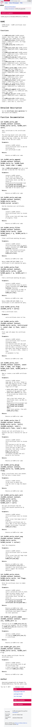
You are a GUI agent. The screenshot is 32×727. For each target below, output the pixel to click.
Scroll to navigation (7, 13)
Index (6, 3)
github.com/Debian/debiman (21, 723)
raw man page (18, 696)
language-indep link (19, 691)
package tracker (18, 694)
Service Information (10, 7)
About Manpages (14, 3)
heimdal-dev (11, 8)
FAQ (21, 3)
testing (6, 8)
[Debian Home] (2, 3)
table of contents (19, 700)
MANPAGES (6, 0)
